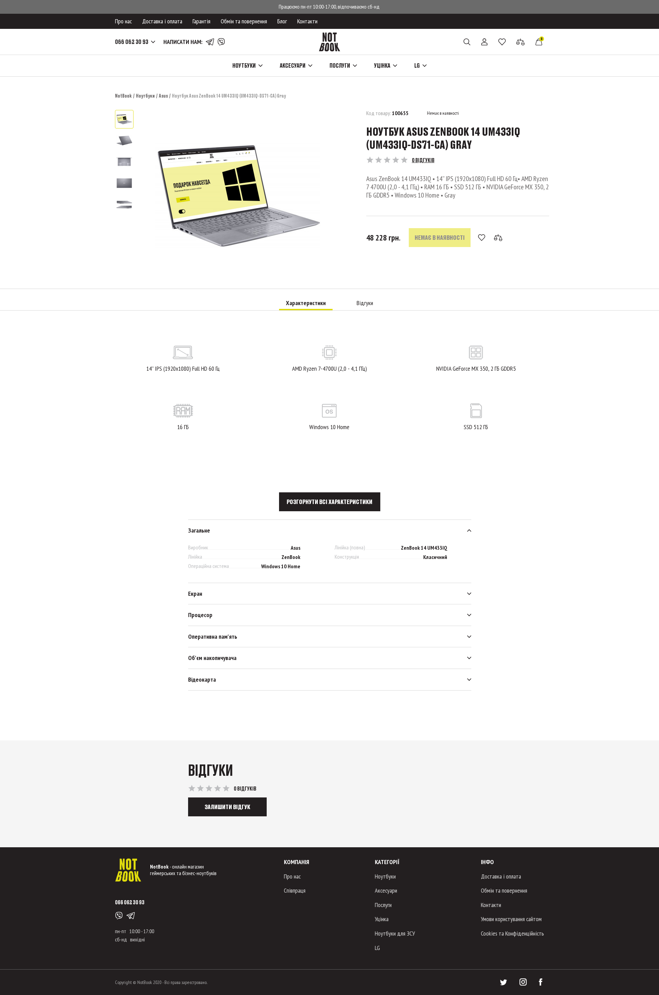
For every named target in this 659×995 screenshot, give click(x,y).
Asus (163, 96)
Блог (282, 21)
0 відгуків (423, 160)
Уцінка (382, 919)
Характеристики (306, 303)
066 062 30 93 (131, 41)
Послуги (383, 905)
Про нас (123, 21)
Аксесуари (386, 890)
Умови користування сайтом (511, 919)
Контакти (307, 21)
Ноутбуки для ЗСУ (395, 933)
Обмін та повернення (244, 21)
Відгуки (365, 303)
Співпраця (294, 890)
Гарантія (201, 21)
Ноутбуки (145, 96)
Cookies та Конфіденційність (512, 933)
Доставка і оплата (162, 21)
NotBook (123, 96)
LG (377, 948)
